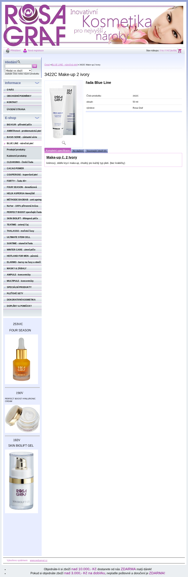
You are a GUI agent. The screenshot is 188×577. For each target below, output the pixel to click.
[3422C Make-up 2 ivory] (64, 114)
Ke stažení (78, 151)
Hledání (11, 62)
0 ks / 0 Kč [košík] (168, 50)
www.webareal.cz (38, 560)
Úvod (47, 64)
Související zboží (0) (96, 151)
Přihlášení (15, 50)
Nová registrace (36, 50)
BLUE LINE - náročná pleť (65, 64)
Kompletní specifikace (58, 150)
